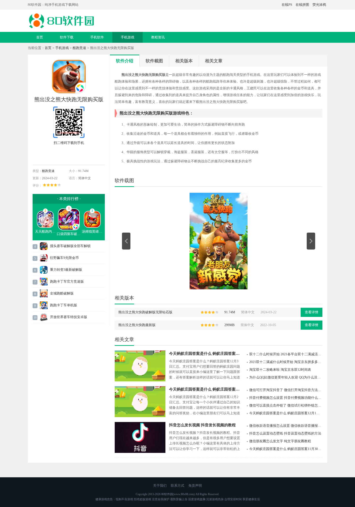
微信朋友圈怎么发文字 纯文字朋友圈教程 (280, 441)
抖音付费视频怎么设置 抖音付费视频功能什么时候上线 (285, 398)
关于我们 (160, 485)
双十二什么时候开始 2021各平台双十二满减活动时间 (285, 354)
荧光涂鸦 (319, 5)
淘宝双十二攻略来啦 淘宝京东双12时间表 (280, 369)
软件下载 (66, 37)
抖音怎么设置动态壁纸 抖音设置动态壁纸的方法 (285, 433)
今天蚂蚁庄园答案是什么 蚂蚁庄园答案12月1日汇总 (285, 413)
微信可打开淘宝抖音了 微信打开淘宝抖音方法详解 (285, 390)
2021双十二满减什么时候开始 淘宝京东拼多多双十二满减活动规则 (285, 362)
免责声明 (195, 485)
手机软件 (97, 37)
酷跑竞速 (79, 48)
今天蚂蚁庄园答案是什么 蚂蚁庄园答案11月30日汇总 (285, 449)
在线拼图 (302, 5)
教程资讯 (158, 37)
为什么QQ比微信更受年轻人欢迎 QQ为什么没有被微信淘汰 (285, 377)
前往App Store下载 (68, 154)
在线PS (287, 5)
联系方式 (177, 485)
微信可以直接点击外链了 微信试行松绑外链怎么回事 (285, 405)
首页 (39, 37)
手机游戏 (127, 37)
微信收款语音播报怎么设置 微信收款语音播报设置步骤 (285, 426)
